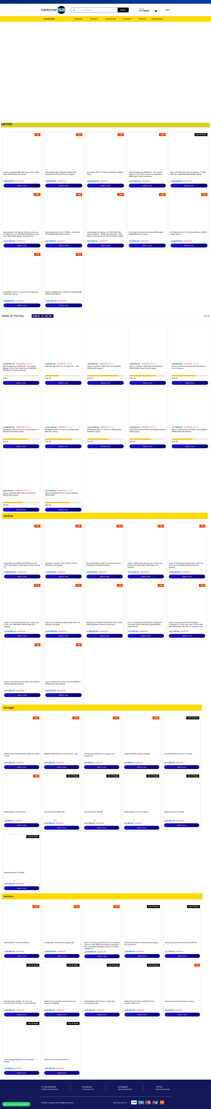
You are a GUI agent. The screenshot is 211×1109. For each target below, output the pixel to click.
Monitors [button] (94, 19)
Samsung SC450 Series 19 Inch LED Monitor (181, 943)
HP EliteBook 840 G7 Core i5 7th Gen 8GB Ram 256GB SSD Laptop (21, 293)
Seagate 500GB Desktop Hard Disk (137, 754)
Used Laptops (157, 19)
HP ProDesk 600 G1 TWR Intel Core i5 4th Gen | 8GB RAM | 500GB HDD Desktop (103, 564)
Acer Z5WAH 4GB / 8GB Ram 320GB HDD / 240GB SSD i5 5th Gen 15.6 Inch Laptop (61, 173)
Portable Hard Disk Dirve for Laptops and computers (99, 755)
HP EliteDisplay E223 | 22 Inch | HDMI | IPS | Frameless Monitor (99, 1002)
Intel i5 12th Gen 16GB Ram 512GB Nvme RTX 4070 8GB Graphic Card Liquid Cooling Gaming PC (22, 565)
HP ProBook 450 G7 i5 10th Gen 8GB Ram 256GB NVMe (105, 173)
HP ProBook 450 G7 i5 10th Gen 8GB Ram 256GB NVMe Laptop (188, 233)
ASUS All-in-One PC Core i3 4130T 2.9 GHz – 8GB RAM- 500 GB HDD (61, 564)
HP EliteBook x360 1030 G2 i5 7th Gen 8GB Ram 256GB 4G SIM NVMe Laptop (20, 431)
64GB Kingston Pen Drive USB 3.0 (136, 812)
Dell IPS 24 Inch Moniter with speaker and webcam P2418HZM (59, 1002)
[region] (105, 72)
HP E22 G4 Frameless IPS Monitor (56, 1060)
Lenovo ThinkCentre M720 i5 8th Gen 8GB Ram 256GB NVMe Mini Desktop (189, 431)
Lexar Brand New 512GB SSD (54, 812)
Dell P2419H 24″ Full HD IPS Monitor (17, 943)
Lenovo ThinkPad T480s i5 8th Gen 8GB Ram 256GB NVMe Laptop (104, 367)
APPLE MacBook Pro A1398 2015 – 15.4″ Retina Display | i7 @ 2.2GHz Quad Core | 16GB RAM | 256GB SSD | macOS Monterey (146, 174)
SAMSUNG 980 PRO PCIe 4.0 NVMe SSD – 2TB (62, 366)
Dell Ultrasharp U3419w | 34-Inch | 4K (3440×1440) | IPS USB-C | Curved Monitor (20, 1002)
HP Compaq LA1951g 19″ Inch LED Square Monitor (19, 1061)
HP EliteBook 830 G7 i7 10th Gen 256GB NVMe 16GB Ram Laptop (104, 431)
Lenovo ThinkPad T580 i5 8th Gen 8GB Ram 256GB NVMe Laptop (19, 494)
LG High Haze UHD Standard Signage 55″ (59, 943)
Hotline (141, 9)
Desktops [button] (78, 19)
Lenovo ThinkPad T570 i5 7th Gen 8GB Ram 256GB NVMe (61, 494)
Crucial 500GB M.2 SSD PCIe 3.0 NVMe (178, 754)
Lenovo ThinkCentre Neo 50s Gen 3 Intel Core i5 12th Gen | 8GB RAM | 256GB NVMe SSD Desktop (21, 625)
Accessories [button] (110, 19)
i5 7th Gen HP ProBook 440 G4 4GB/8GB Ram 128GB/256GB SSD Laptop (146, 233)
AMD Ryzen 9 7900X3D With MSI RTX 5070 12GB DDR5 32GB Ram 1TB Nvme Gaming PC (104, 623)
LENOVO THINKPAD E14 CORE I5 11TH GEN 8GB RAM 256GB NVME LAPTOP (63, 293)
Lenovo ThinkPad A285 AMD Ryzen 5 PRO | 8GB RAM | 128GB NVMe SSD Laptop (21, 173)
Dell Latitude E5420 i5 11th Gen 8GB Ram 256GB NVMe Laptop (147, 431)
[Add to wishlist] (22, 169)
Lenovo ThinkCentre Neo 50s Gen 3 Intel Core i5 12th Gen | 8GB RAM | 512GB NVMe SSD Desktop (186, 565)
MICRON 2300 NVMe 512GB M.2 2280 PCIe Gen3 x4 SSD (21, 755)
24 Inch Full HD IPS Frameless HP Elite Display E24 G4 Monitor (188, 367)
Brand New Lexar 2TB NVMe (14, 872)
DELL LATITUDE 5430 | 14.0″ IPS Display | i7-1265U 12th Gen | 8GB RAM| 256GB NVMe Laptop (188, 173)
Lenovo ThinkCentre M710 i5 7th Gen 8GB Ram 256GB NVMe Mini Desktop (63, 683)
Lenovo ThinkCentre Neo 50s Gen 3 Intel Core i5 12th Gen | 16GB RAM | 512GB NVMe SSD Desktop (145, 565)
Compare (27, 169)
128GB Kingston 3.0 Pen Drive (15, 812)
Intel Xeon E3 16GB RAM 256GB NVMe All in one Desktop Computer (62, 623)
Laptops (142, 19)
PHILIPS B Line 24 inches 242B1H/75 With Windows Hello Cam (139, 1002)
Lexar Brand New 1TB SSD (93, 812)
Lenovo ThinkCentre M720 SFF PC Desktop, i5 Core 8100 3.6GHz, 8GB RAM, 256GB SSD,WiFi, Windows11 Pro (145, 625)
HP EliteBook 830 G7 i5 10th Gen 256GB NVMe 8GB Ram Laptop (62, 431)
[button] (2, 72)
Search (123, 10)
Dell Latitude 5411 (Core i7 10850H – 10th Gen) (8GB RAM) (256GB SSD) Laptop (62, 233)
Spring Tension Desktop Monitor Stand (179, 1001)
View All (206, 316)
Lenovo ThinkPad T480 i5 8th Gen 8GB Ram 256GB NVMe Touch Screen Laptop (146, 367)
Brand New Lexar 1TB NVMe (174, 812)
